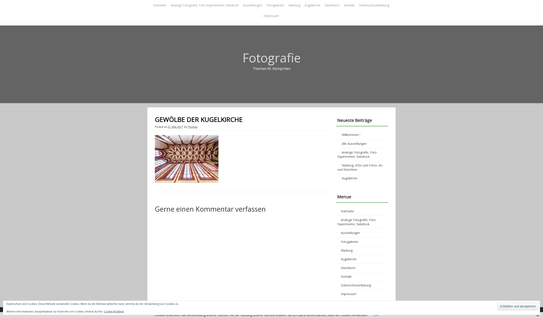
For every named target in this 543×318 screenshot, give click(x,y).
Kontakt (349, 5)
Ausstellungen (252, 5)
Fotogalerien (275, 5)
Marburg (294, 5)
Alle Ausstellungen (354, 144)
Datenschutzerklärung (374, 5)
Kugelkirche (312, 5)
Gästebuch (332, 5)
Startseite (159, 5)
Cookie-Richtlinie (114, 311)
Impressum (271, 16)
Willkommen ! (351, 135)
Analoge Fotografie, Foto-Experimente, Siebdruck (205, 5)
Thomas (192, 127)
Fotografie (271, 57)
